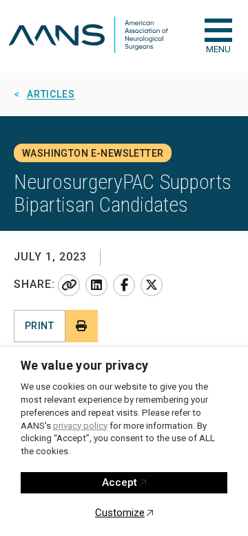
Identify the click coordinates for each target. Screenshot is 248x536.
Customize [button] (120, 512)
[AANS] (88, 36)
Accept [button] (119, 482)
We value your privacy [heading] (85, 365)
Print (39, 325)
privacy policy (80, 426)
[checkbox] (218, 30)
